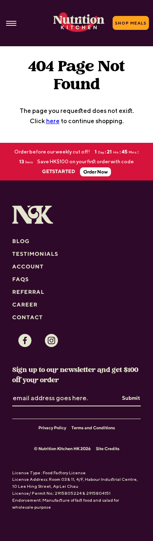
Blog (21, 241)
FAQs (20, 279)
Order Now (95, 172)
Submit (131, 397)
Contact (27, 317)
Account (28, 266)
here (53, 120)
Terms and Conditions (93, 427)
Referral (28, 292)
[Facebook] (24, 340)
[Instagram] (51, 340)
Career (25, 304)
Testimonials (35, 253)
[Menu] (11, 23)
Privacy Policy (52, 427)
